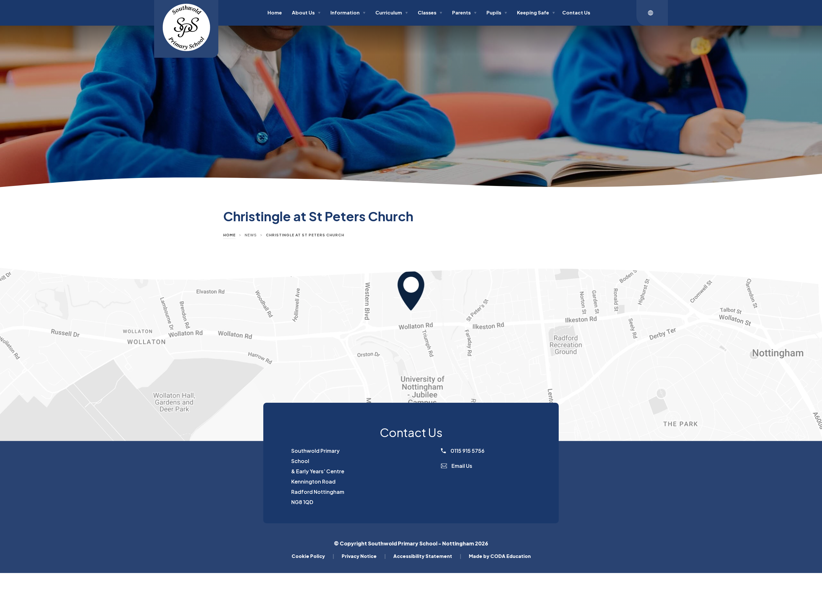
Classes (430, 12)
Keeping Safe (536, 12)
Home (274, 12)
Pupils (496, 12)
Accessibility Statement (427, 556)
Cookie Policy (313, 556)
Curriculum (391, 12)
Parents (464, 12)
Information (347, 12)
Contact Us (576, 12)
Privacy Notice (364, 556)
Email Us (461, 465)
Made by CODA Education (500, 556)
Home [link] (229, 235)
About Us (306, 12)
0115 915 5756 (467, 450)
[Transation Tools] (652, 13)
